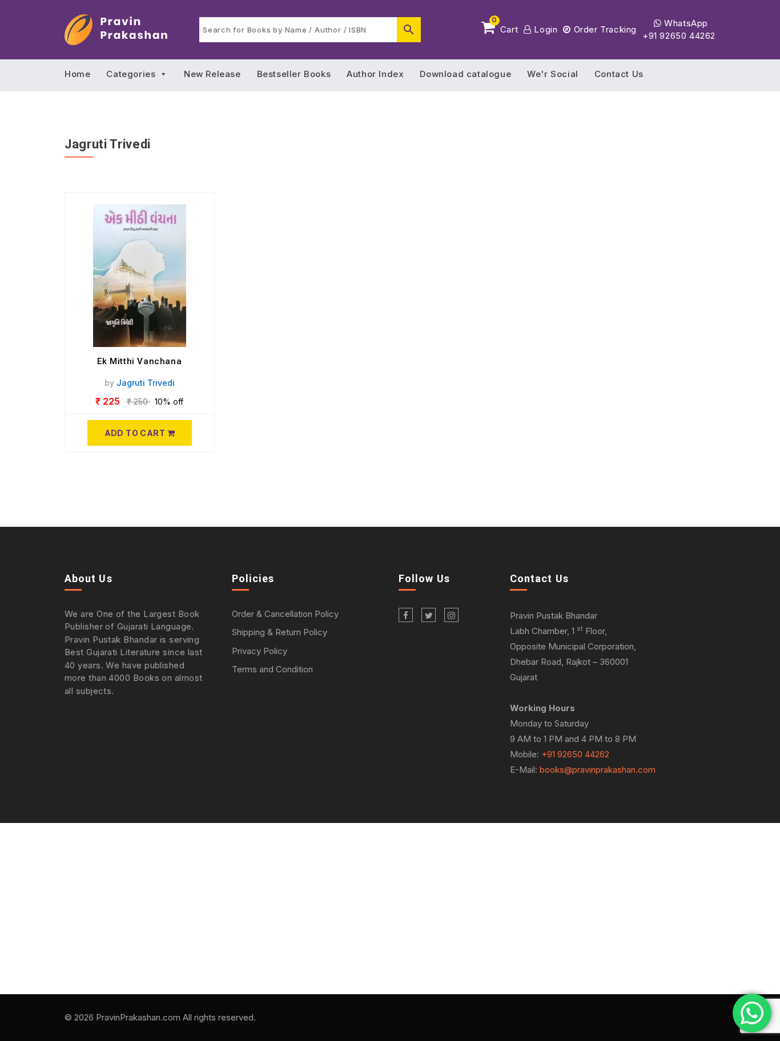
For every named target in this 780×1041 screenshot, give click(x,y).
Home (77, 73)
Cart (505, 27)
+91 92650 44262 (678, 35)
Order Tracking (604, 29)
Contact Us (619, 73)
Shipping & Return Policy (279, 632)
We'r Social (552, 73)
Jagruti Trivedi (145, 383)
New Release (212, 73)
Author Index (375, 73)
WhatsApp (685, 23)
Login (544, 29)
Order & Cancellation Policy (285, 613)
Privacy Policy (259, 650)
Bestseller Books (294, 73)
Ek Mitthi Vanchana (139, 361)
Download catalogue (465, 73)
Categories (130, 73)
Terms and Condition (272, 669)
